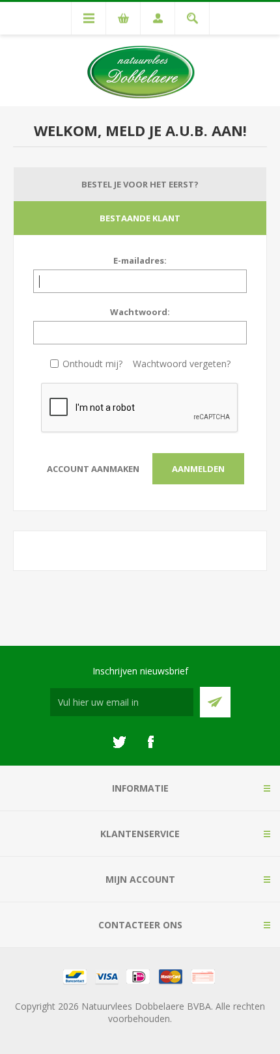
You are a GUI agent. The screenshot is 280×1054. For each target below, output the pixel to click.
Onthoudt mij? (92, 363)
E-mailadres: (140, 260)
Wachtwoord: (140, 312)
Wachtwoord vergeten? (182, 363)
